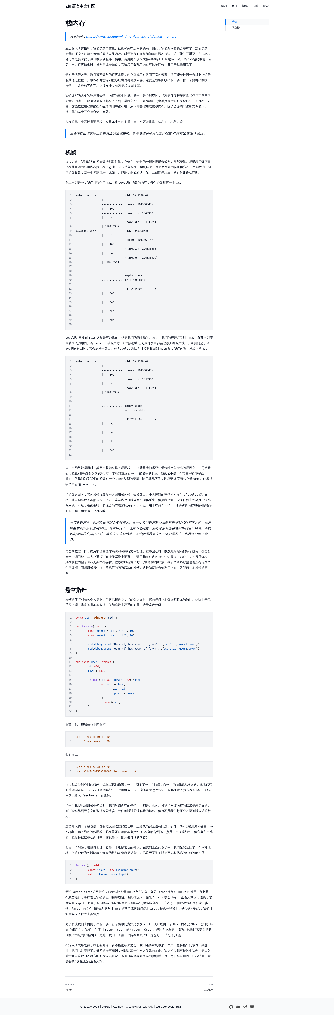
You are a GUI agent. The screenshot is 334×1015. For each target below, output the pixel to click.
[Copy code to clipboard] (208, 194)
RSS (178, 1006)
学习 (224, 6)
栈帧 (234, 21)
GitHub (106, 1006)
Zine (132, 1006)
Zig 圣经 (148, 1006)
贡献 (255, 6)
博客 (245, 6)
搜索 (266, 6)
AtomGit (118, 1006)
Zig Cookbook (165, 1006)
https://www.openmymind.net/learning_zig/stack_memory (131, 36)
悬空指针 (237, 27)
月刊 (234, 6)
